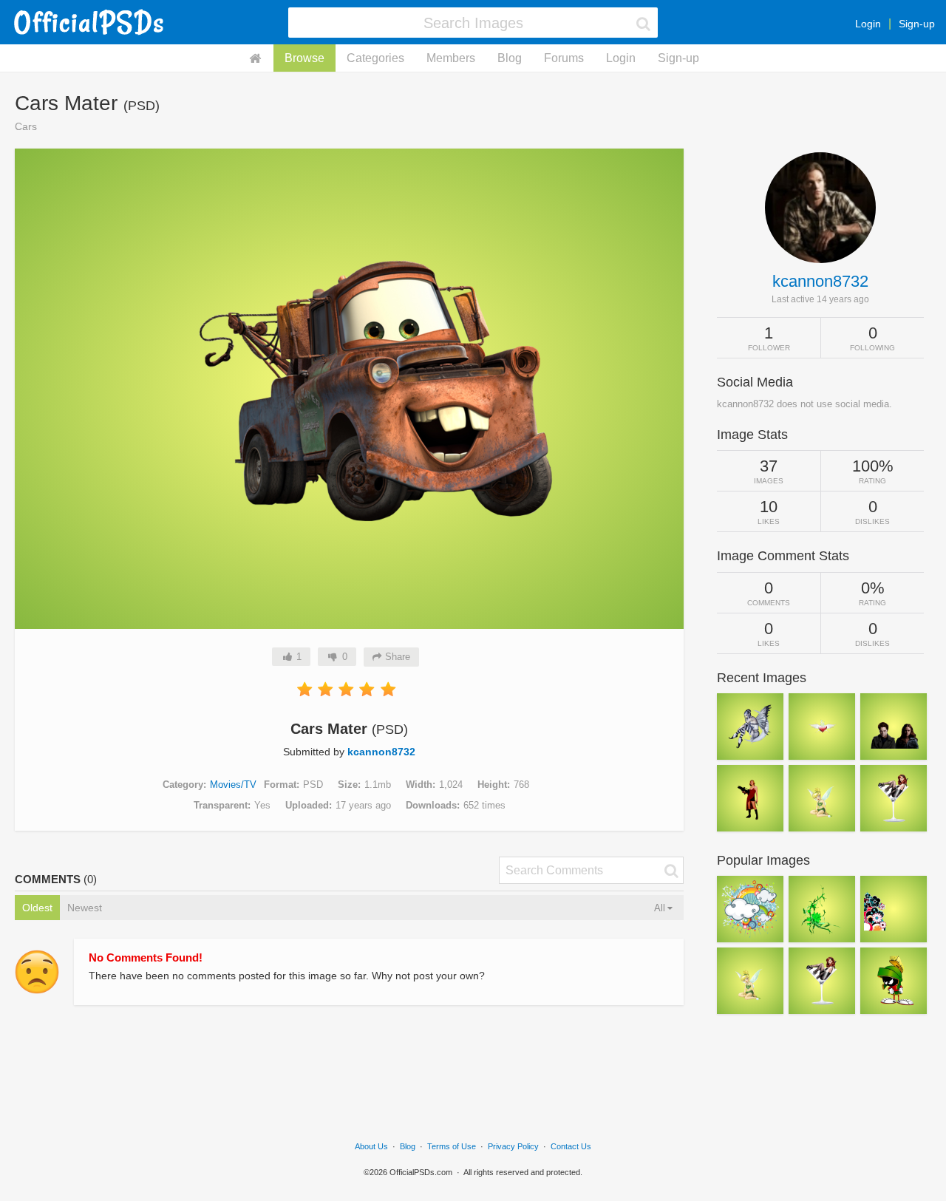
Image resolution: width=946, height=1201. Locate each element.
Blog (509, 58)
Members (450, 58)
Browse (304, 58)
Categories (375, 58)
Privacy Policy (513, 1146)
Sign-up (917, 24)
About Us (371, 1146)
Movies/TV (233, 784)
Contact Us (571, 1146)
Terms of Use (451, 1146)
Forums (564, 58)
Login (868, 24)
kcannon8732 (381, 752)
